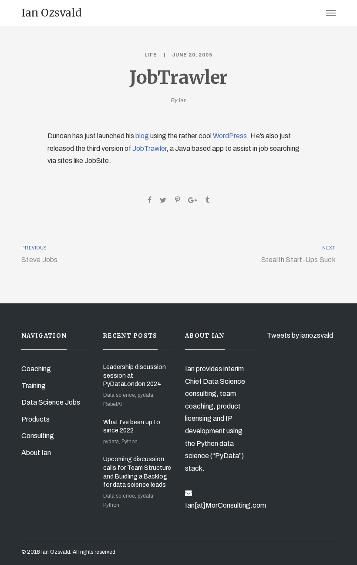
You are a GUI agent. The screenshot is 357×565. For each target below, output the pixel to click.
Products (35, 419)
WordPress (230, 136)
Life (151, 54)
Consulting (37, 435)
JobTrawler (149, 148)
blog (142, 136)
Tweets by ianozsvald (300, 335)
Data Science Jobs (50, 402)
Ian (183, 100)
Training (33, 385)
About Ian (36, 452)
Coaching (36, 368)
